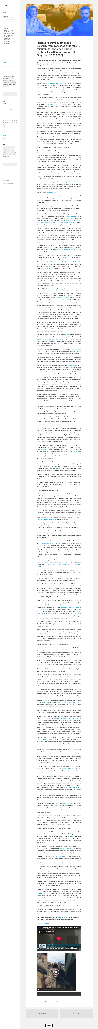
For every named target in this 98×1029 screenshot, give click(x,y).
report (67, 621)
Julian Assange (6, 82)
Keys (4, 14)
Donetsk (59, 182)
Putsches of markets (10, 25)
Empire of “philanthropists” (8, 17)
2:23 (71, 836)
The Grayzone (45, 923)
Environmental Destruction (8, 31)
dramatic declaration (44, 893)
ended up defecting (72, 216)
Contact (4, 103)
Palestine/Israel (13, 82)
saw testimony (60, 856)
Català (4, 62)
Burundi (6, 51)
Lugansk (54, 182)
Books (13, 76)
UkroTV (79, 351)
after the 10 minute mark (66, 848)
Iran (7, 80)
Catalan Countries (6, 78)
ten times (51, 268)
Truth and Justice (9, 41)
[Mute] (71, 990)
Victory (6, 55)
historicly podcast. (63, 917)
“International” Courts (8, 27)
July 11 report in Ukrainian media (54, 83)
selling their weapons (47, 602)
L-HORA (49, 1025)
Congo (6, 49)
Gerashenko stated (74, 787)
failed (67, 334)
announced (68, 257)
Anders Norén (10, 183)
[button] (56, 972)
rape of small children (65, 768)
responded (57, 805)
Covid (4, 80)
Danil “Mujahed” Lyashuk (66, 100)
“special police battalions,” (62, 297)
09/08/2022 (40, 1001)
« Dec (4, 126)
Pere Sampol (5, 84)
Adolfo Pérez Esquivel (7, 76)
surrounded (56, 500)
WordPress (10, 182)
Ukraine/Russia (6, 86)
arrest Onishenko (67, 803)
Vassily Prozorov (72, 365)
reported (56, 818)
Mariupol (65, 182)
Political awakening (9, 33)
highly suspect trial (43, 739)
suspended (76, 451)
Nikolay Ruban (45, 702)
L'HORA (7, 5)
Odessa (71, 182)
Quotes (10, 84)
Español (4, 65)
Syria (14, 84)
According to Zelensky (54, 104)
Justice (6, 53)
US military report (53, 192)
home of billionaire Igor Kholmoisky (50, 339)
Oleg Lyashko (73, 307)
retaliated (43, 449)
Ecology (6, 43)
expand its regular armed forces (48, 543)
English (4, 67)
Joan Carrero (12, 80)
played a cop (58, 468)
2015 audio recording (57, 595)
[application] (56, 972)
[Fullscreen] (73, 990)
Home (4, 12)
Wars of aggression (10, 19)
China (12, 78)
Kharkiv (79, 182)
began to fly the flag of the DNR (66, 249)
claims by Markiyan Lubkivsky (66, 702)
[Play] (38, 990)
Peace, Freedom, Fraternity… (8, 36)
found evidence (71, 831)
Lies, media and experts (8, 22)
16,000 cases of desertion (47, 562)
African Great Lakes (8, 45)
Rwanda (6, 47)
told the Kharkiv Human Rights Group (67, 718)
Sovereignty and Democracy (9, 39)
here (71, 119)
